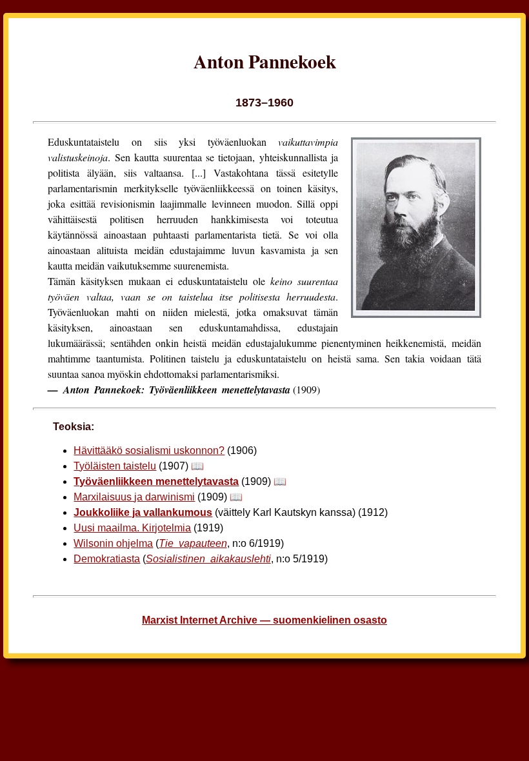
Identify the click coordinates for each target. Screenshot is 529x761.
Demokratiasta (107, 558)
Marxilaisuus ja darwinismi (134, 496)
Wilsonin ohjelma (113, 543)
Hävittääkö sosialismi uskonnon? (149, 450)
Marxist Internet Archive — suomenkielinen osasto (264, 620)
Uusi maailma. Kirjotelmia (132, 527)
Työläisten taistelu (115, 465)
